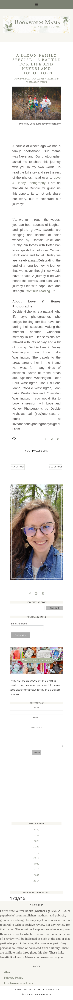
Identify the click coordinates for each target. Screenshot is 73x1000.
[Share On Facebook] (45, 439)
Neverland (53, 79)
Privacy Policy (13, 978)
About (8, 972)
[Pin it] (58, 439)
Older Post (55, 467)
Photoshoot (32, 82)
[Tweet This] (51, 439)
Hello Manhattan (49, 989)
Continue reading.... (40, 291)
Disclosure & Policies (18, 983)
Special (43, 82)
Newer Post (17, 467)
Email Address (19, 623)
